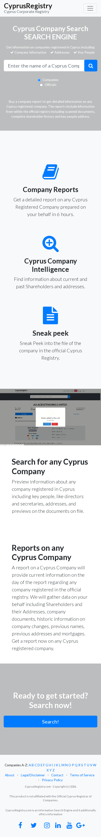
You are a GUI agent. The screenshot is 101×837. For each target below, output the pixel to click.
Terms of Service (82, 775)
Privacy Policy (52, 780)
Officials (50, 85)
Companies (50, 80)
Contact (57, 775)
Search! (50, 721)
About (9, 775)
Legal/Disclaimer (33, 775)
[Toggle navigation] (90, 8)
